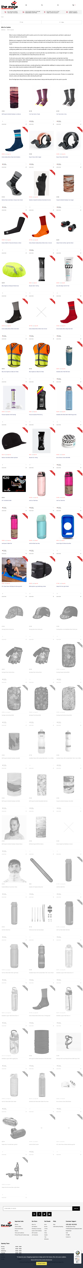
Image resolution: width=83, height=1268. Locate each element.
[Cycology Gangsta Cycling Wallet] (68, 655)
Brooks (45, 1226)
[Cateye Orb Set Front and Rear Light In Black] (14, 1171)
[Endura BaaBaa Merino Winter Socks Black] (14, 312)
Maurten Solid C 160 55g (34, 285)
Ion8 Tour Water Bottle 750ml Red (63, 929)
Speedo (46, 1234)
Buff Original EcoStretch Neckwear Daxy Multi (11, 758)
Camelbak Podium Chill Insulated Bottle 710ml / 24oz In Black (41, 972)
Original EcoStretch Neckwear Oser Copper (65, 200)
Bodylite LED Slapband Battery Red (36, 887)
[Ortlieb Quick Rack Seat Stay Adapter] (41, 913)
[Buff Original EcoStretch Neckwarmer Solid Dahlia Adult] (41, 1042)
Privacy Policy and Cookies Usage (22, 1234)
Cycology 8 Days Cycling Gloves (8, 672)
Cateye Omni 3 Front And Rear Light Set (9, 1144)
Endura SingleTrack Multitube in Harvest (64, 844)
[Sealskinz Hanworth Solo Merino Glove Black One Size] (41, 183)
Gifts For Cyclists (10, 29)
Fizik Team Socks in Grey (61, 114)
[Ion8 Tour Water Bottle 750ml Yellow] (14, 1085)
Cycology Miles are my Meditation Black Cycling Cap (66, 629)
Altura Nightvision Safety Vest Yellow (36, 371)
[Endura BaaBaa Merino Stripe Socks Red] (68, 312)
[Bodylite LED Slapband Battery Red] (41, 870)
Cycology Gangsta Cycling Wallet (62, 672)
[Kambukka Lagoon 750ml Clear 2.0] (68, 999)
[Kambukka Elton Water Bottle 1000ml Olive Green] (41, 1085)
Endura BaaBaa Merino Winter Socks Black (10, 328)
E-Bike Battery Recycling (58, 1226)
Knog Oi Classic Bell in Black (62, 157)
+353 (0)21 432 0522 (71, 1224)
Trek (45, 1237)
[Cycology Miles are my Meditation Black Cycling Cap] (68, 612)
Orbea (45, 1232)
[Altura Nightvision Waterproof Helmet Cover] (14, 269)
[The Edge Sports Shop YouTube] (49, 1214)
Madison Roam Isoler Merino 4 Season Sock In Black (12, 200)
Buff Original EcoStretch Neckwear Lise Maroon (11, 114)
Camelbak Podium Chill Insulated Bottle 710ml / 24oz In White (68, 758)
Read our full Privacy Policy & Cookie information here (41, 1259)
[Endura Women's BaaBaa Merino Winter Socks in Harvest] (41, 226)
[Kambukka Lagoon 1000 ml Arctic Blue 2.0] (14, 999)
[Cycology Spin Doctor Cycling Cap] (41, 612)
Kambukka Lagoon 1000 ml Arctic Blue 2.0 (10, 1015)
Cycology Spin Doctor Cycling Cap (35, 629)
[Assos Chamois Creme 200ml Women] (68, 1085)
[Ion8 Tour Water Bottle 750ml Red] (68, 913)
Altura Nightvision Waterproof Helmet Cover (10, 285)
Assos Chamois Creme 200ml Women (63, 1101)
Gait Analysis (34, 1226)
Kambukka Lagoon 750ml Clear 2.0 (63, 1015)
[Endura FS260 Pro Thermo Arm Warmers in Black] (14, 226)
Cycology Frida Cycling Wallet (35, 715)
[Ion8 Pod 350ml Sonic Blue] (41, 527)
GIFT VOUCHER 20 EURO (6, 500)
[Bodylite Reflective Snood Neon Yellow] (14, 870)
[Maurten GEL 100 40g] (41, 441)
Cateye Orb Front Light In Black (62, 586)
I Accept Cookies (41, 1263)
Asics (45, 1224)
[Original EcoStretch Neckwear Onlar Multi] (68, 784)
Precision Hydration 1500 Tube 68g (9, 414)
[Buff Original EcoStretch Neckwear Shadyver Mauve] (14, 827)
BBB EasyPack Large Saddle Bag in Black (37, 586)
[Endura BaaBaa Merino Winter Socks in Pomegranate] (41, 999)
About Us (34, 1224)
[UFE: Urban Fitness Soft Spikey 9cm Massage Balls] (14, 570)
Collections (3, 29)
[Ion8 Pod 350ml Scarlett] (41, 1128)
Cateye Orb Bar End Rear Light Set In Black (64, 242)
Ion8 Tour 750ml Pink (60, 500)
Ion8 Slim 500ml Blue (6, 929)
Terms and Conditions (19, 1232)
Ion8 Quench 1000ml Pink (7, 543)
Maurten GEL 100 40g (33, 457)
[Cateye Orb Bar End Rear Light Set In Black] (68, 226)
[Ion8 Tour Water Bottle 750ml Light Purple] (14, 956)
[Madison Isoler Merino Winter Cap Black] (14, 441)
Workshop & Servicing (36, 1228)
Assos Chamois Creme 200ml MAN (63, 457)
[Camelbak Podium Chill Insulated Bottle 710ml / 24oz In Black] (41, 956)
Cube (45, 1230)
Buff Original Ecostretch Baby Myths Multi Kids (38, 801)
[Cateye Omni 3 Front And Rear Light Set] (14, 1128)
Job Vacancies (35, 1234)
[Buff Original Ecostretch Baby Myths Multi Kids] (41, 784)
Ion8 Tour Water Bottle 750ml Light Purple (10, 972)
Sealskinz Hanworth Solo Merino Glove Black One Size (40, 200)
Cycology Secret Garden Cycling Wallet (64, 715)
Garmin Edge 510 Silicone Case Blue (63, 543)
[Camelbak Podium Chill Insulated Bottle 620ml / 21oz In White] (41, 741)
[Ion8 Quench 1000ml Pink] (14, 527)
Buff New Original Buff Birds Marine (36, 844)
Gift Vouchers (35, 1232)
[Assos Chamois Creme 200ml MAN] (68, 441)
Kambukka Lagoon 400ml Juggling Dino (10, 1058)
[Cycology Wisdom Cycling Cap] (14, 612)
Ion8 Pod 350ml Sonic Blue (34, 543)
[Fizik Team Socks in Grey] (68, 97)
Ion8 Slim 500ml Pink (60, 887)
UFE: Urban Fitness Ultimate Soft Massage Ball (65, 1144)
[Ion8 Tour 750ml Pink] (68, 484)
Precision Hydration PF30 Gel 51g (35, 414)
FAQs (54, 1224)
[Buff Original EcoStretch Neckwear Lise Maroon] (14, 97)
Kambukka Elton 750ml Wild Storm (63, 371)
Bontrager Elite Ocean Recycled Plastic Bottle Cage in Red (68, 1058)
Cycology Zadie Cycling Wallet (8, 715)
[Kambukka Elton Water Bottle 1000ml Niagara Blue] (68, 398)
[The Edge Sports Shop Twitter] (44, 1214)
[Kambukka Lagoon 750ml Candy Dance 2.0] (68, 956)
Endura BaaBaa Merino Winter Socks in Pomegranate (39, 1015)
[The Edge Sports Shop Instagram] (34, 1214)
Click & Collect (18, 1226)
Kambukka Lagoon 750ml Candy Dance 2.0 (64, 972)
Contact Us (68, 1237)
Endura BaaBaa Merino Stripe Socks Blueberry (11, 157)
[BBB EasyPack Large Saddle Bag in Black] (41, 570)
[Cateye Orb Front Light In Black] (68, 570)
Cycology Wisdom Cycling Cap (8, 629)
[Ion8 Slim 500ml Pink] (68, 870)
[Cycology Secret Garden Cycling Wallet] (68, 698)
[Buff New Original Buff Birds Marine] (41, 827)
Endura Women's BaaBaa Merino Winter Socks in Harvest (40, 242)
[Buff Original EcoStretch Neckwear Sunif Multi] (14, 784)
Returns (16, 1230)
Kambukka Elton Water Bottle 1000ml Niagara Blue (66, 414)
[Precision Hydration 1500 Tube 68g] (14, 398)
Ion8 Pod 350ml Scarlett (34, 1144)
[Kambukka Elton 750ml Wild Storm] (68, 355)
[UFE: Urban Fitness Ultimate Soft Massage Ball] (68, 1128)
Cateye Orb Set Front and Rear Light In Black (10, 1187)
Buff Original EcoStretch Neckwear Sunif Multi (11, 801)
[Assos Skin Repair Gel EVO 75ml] (68, 269)
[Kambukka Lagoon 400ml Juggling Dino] (14, 1042)
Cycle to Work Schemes (37, 1230)
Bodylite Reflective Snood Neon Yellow (9, 887)
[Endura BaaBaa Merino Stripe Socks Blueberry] (14, 140)
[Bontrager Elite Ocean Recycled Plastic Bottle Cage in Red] (68, 1042)
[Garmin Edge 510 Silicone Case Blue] (68, 527)
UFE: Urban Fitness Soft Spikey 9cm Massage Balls (12, 586)
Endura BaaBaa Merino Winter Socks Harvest (38, 328)
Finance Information (19, 1228)
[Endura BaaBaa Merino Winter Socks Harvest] (41, 312)
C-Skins (45, 1228)
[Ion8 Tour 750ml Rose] (41, 484)
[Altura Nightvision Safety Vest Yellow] (41, 355)
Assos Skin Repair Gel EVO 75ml (62, 285)
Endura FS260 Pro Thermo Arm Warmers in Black (11, 242)
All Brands (46, 1239)
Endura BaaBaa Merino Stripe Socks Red (64, 328)
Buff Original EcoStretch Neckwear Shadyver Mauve (12, 844)
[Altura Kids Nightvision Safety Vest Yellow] (14, 355)
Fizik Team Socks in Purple (34, 114)
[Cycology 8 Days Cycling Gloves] (14, 655)
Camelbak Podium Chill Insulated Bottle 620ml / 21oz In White (41, 758)
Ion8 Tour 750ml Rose (33, 500)
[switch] (77, 1262)
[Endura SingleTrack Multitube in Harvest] (68, 827)
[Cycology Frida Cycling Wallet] (41, 698)
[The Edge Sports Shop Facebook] (39, 1214)
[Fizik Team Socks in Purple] (41, 97)
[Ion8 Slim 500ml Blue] (14, 913)
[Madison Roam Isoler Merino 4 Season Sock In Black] (14, 183)
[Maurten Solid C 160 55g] (41, 269)
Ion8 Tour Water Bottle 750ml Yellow (9, 1101)
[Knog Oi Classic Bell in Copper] (41, 140)
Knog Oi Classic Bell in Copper (35, 157)
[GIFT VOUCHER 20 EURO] (14, 484)
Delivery (16, 1224)
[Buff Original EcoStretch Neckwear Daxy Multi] (14, 741)
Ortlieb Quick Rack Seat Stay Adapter (36, 929)
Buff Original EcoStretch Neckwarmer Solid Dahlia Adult (40, 1058)
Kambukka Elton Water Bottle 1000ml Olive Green (38, 1101)
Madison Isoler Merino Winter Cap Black (10, 457)
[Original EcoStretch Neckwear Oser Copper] (68, 183)
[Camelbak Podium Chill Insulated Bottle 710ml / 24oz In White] (68, 741)
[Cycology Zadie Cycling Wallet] (14, 698)
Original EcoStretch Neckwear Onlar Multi (64, 801)
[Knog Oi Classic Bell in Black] (68, 140)
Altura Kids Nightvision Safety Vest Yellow (10, 371)
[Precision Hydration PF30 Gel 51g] (41, 398)
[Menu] (80, 1251)
